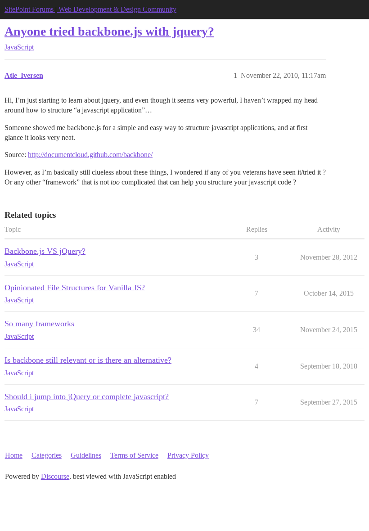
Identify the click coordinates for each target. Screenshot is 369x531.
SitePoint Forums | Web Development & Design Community (90, 9)
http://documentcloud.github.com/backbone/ (90, 154)
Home (13, 455)
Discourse (55, 476)
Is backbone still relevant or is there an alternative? (87, 360)
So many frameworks (39, 323)
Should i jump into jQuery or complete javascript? (86, 396)
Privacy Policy (188, 455)
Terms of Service (134, 455)
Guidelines (86, 455)
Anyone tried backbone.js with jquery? (109, 31)
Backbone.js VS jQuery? (45, 251)
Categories (47, 455)
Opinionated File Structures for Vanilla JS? (74, 287)
